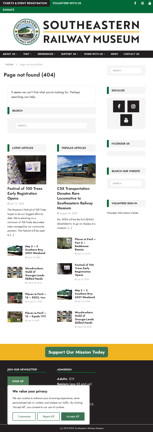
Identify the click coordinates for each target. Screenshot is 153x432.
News (114, 54)
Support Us (68, 54)
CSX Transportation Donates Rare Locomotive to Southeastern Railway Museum (75, 198)
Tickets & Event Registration (25, 3)
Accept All (73, 416)
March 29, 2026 (35, 282)
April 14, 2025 (83, 253)
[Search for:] (51, 125)
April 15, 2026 (34, 257)
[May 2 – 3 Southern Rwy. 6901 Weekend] (14, 250)
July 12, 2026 (17, 203)
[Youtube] (149, 3)
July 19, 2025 (33, 320)
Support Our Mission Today (76, 352)
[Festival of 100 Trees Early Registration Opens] (26, 170)
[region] (48, 405)
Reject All (48, 416)
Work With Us (93, 54)
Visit (26, 54)
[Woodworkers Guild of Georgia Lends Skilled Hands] (14, 272)
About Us (9, 54)
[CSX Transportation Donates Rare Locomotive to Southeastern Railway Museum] (76, 170)
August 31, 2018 (68, 213)
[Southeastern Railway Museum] (76, 48)
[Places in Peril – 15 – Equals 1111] (14, 317)
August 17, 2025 (35, 301)
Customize (24, 416)
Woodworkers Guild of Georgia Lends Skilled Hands (34, 274)
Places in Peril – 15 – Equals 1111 (35, 314)
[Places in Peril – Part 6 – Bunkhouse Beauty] (64, 243)
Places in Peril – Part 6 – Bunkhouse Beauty (85, 244)
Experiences (45, 54)
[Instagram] (142, 3)
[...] (12, 235)
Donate (8, 10)
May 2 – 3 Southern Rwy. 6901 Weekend (35, 249)
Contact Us (131, 54)
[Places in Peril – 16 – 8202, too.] (14, 298)
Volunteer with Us (67, 3)
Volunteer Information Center (122, 213)
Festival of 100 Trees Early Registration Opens (24, 193)
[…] (70, 228)
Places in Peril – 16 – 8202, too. (35, 295)
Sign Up (18, 381)
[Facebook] (135, 3)
